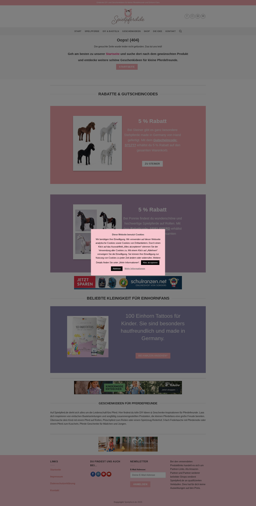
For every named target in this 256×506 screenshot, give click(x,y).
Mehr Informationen (135, 268)
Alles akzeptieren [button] (150, 263)
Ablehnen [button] (117, 269)
